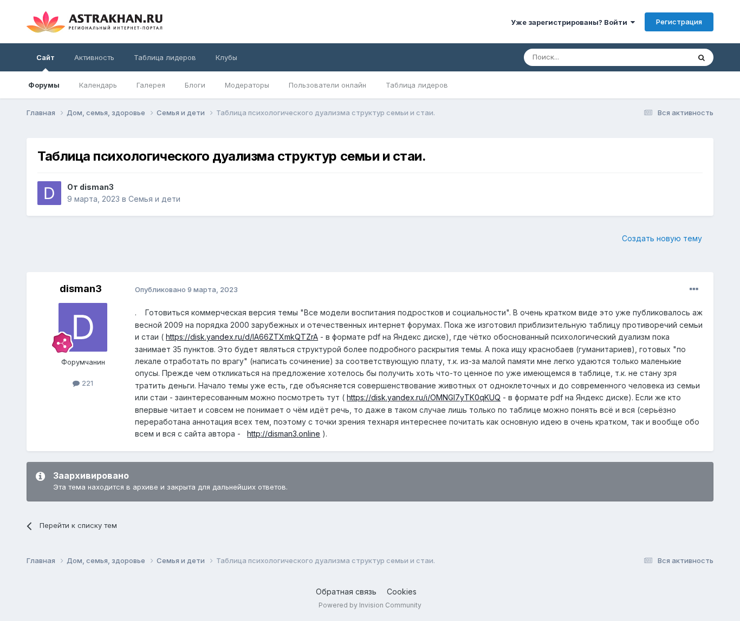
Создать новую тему (662, 238)
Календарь (98, 85)
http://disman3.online (283, 433)
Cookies (402, 591)
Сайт (45, 57)
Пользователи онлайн (327, 85)
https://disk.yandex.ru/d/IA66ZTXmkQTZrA (242, 336)
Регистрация (679, 21)
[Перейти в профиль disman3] (49, 193)
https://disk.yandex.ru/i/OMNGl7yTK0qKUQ (424, 397)
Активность (94, 57)
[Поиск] (701, 57)
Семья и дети (154, 198)
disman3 (97, 186)
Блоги (195, 85)
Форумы (44, 85)
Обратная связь (346, 591)
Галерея (151, 85)
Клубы (226, 57)
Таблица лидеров (417, 85)
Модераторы (247, 85)
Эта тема (660, 57)
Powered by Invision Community (370, 605)
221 (86, 383)
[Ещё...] (694, 289)
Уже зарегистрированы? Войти (571, 22)
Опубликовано (186, 289)
